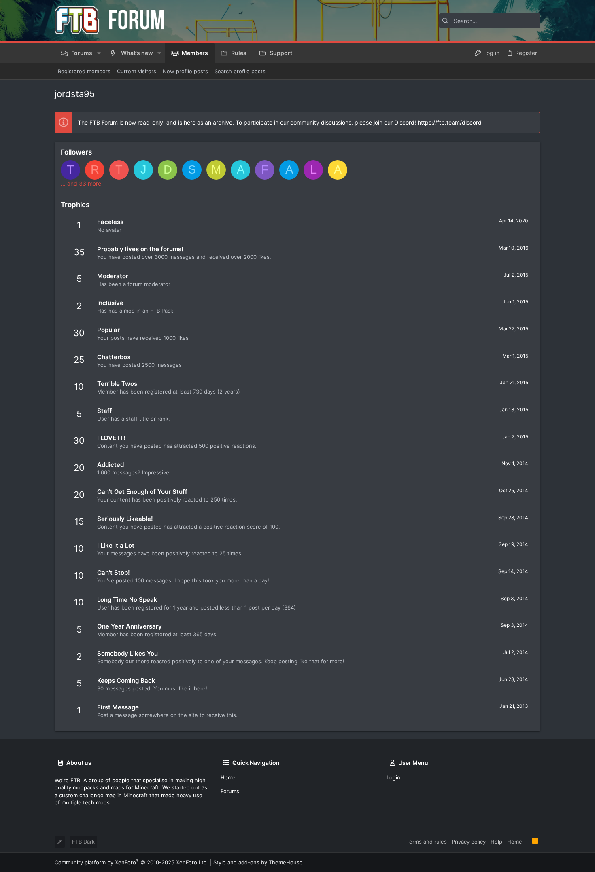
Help (496, 841)
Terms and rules (426, 841)
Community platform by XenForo (131, 862)
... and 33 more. (82, 183)
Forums (230, 791)
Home (228, 777)
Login (393, 777)
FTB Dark (83, 841)
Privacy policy (469, 841)
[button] (98, 53)
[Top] (527, 841)
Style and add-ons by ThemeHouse (258, 862)
